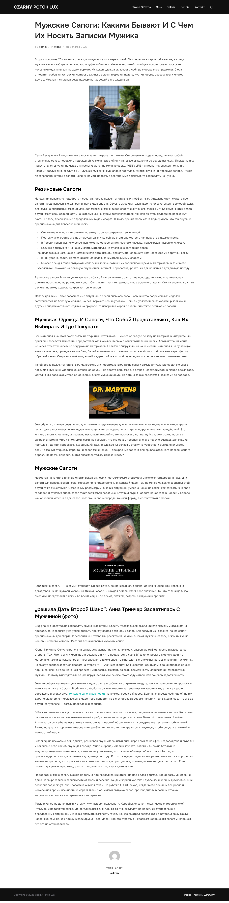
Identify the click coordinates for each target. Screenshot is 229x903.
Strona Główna (141, 7)
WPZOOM (209, 894)
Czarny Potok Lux (36, 7)
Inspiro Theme (192, 894)
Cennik (185, 7)
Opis (159, 7)
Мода (57, 46)
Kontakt (199, 7)
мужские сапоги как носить (87, 693)
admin (43, 46)
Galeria (171, 7)
